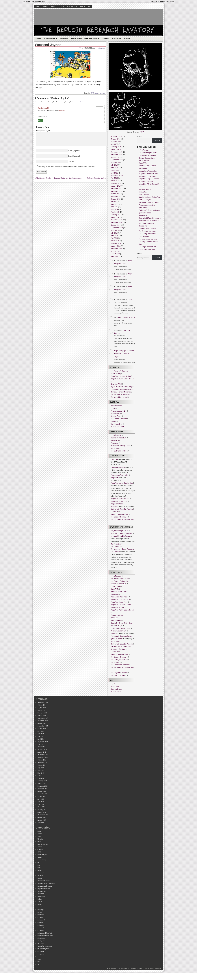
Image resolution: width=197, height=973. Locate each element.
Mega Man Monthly (117, 607)
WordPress (140, 968)
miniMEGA (114, 618)
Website (71, 161)
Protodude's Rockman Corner (121, 389)
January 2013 (116, 186)
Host (62, 6)
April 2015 (114, 173)
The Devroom (115, 546)
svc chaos (41, 943)
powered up (41, 896)
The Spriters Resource (119, 419)
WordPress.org (116, 692)
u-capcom (41, 954)
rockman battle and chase (45, 935)
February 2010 (116, 243)
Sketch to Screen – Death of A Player (124, 354)
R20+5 (40, 901)
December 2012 (116, 189)
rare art (96, 93)
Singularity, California (118, 649)
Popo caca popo (120, 351)
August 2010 (115, 230)
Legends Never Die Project (120, 536)
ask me (40, 834)
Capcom (38, 39)
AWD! (142, 132)
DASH (40, 857)
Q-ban (40, 899)
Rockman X (64, 39)
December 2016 (116, 136)
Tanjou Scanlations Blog (119, 514)
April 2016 (114, 144)
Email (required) (74, 156)
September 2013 (117, 175)
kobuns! (40, 875)
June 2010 (114, 236)
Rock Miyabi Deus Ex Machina (122, 509)
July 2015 (114, 165)
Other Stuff (116, 39)
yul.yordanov (156, 968)
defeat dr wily (42, 860)
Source (54, 6)
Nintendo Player (116, 626)
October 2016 (115, 139)
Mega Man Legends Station (121, 376)
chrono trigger (42, 854)
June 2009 (114, 257)
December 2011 (116, 196)
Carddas (106, 39)
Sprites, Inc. (115, 512)
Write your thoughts (43, 130)
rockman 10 (41, 920)
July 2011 (114, 202)
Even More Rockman (92, 39)
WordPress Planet (117, 427)
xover (39, 959)
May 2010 (114, 238)
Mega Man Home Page (119, 501)
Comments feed (116, 689)
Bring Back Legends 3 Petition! (122, 533)
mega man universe (44, 888)
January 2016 (116, 149)
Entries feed (115, 687)
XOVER (82, 6)
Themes (113, 421)
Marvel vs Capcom (44, 881)
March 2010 (115, 241)
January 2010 (116, 246)
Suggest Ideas (116, 414)
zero (39, 961)
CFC (92, 93)
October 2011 (115, 199)
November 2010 (116, 223)
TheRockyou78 (43, 108)
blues (39, 841)
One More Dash (116, 544)
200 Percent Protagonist (119, 371)
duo (39, 862)
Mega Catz (114, 478)
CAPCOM (114, 459)
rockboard (41, 914)
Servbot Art (72, 6)
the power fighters (43, 948)
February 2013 (116, 183)
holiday (40, 870)
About (45, 6)
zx (38, 964)
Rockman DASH (76, 39)
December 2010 (116, 220)
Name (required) (74, 150)
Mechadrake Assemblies (119, 475)
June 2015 (114, 168)
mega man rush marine (45, 886)
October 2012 (115, 194)
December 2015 (116, 152)
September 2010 (117, 228)
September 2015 (117, 160)
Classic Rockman (50, 39)
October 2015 (115, 157)
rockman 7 (41, 928)
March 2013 (115, 181)
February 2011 (116, 215)
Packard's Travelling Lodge (120, 446)
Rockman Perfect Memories (121, 392)
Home (38, 6)
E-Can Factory (116, 374)
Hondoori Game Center (119, 592)
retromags (41, 909)
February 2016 (116, 147)
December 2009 (116, 249)
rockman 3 (41, 922)
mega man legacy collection (46, 883)
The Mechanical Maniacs (120, 394)
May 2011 (114, 207)
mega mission (42, 891)
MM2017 (41, 894)
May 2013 (114, 178)
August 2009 (115, 254)
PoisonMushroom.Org (119, 411)
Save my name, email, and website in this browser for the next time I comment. (67, 166)
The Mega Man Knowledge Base (122, 520)
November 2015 (116, 155)
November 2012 (116, 191)
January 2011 (115, 217)
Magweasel (115, 443)
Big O (39, 836)
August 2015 (115, 162)
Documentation (116, 406)
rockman (102, 93)
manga (40, 878)
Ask (89, 6)
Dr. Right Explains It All (96, 178)
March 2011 (115, 212)
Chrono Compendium (118, 438)
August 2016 (115, 141)
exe (39, 865)
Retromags (115, 448)
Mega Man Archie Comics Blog (122, 483)
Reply (40, 120)
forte (39, 868)
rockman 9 (41, 930)
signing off (41, 941)
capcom (40, 847)
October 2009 (115, 251)
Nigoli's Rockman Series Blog (121, 387)
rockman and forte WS (45, 933)
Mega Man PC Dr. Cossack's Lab (122, 379)
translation (41, 951)
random (40, 904)
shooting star (42, 938)
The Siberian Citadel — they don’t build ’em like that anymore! (59, 178)
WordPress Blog (116, 424)
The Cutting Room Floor (119, 451)
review (40, 912)
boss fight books (43, 844)
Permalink (62, 110)
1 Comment (101, 48)
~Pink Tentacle (116, 435)
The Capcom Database (119, 517)
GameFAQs (115, 440)
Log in (113, 684)
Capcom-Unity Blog (118, 467)
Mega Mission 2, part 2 (126, 318)
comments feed (79, 102)
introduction (41, 873)
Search (139, 136)
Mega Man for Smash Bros (120, 499)
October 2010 (115, 225)
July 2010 (114, 233)
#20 (80, 48)
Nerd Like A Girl (116, 384)
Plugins (113, 408)
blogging (40, 839)
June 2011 (114, 204)
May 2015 (114, 170)
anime (39, 831)
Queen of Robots (117, 639)
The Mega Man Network (119, 397)
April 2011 (114, 209)
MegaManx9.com (117, 504)
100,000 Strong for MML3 (120, 531)
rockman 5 (41, 925)
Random (127, 39)
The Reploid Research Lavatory (118, 968)
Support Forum (116, 416)
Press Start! (115, 507)
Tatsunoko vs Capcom (45, 946)
